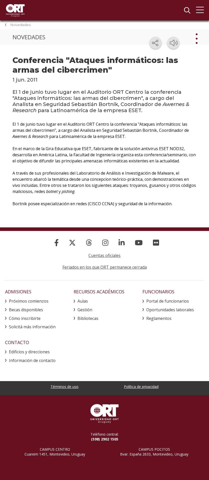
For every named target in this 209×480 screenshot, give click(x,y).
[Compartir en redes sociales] (155, 43)
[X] (72, 242)
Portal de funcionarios (167, 301)
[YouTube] (139, 242)
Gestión (84, 310)
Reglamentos (159, 318)
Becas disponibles (26, 310)
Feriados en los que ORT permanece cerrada (104, 267)
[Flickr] (156, 242)
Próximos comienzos (28, 301)
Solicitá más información (32, 327)
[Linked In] (122, 242)
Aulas (82, 301)
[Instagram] (105, 242)
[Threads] (89, 242)
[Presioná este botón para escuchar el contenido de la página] (173, 43)
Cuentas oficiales (104, 255)
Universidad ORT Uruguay (15, 10)
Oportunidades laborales (170, 310)
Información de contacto (32, 360)
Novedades (20, 25)
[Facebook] (56, 242)
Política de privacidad (141, 386)
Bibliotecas (87, 318)
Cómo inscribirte (25, 318)
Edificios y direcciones (29, 352)
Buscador (187, 10)
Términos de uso (64, 386)
